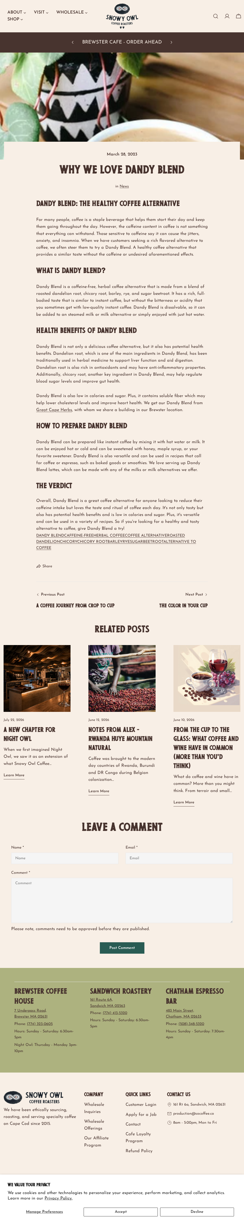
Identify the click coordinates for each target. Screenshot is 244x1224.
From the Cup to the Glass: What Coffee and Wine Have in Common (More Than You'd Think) (206, 748)
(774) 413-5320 (115, 1013)
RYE (126, 542)
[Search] (215, 16)
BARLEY (114, 542)
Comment (20, 873)
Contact (133, 1124)
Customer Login (141, 1105)
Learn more (14, 775)
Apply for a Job (141, 1115)
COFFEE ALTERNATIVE (146, 536)
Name (17, 848)
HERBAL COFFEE (109, 536)
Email (131, 848)
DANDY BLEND (50, 536)
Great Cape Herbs (54, 410)
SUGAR (136, 542)
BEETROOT (153, 542)
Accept (121, 1212)
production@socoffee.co (193, 1114)
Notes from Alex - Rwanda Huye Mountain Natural (120, 739)
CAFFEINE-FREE (78, 536)
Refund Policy (139, 1151)
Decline (197, 1212)
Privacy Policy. (58, 1198)
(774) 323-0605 (40, 1024)
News (124, 186)
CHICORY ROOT (92, 542)
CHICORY (68, 542)
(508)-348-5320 (191, 1024)
